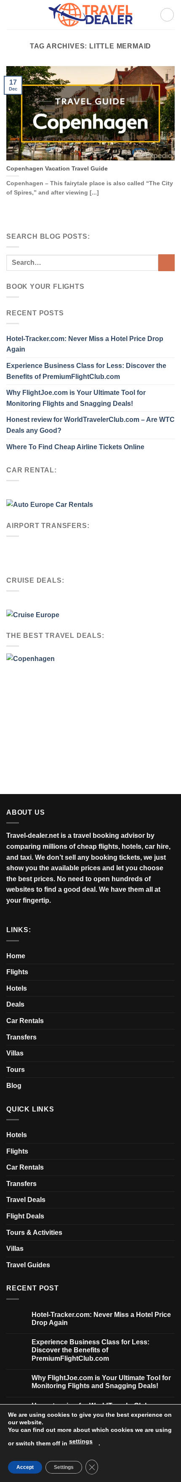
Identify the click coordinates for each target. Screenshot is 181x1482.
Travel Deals (25, 1199)
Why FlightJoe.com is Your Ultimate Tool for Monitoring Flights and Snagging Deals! (76, 398)
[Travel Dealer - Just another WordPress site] (90, 14)
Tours (15, 1069)
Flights (17, 972)
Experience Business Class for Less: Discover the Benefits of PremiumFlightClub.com (86, 371)
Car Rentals (25, 1020)
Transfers (21, 1037)
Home (15, 956)
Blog (13, 1085)
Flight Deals (25, 1216)
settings (81, 1441)
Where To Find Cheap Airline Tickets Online (75, 446)
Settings (64, 1467)
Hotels (16, 988)
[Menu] (167, 14)
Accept (25, 1467)
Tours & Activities (34, 1232)
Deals (15, 1004)
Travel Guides (28, 1265)
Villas (15, 1053)
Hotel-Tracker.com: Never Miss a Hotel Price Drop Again (84, 344)
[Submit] (166, 262)
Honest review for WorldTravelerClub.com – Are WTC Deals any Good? (90, 425)
